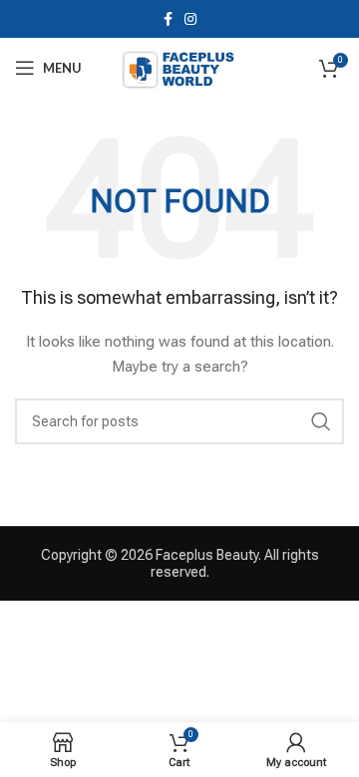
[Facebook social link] (168, 19)
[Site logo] (179, 67)
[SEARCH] (321, 421)
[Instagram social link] (190, 19)
